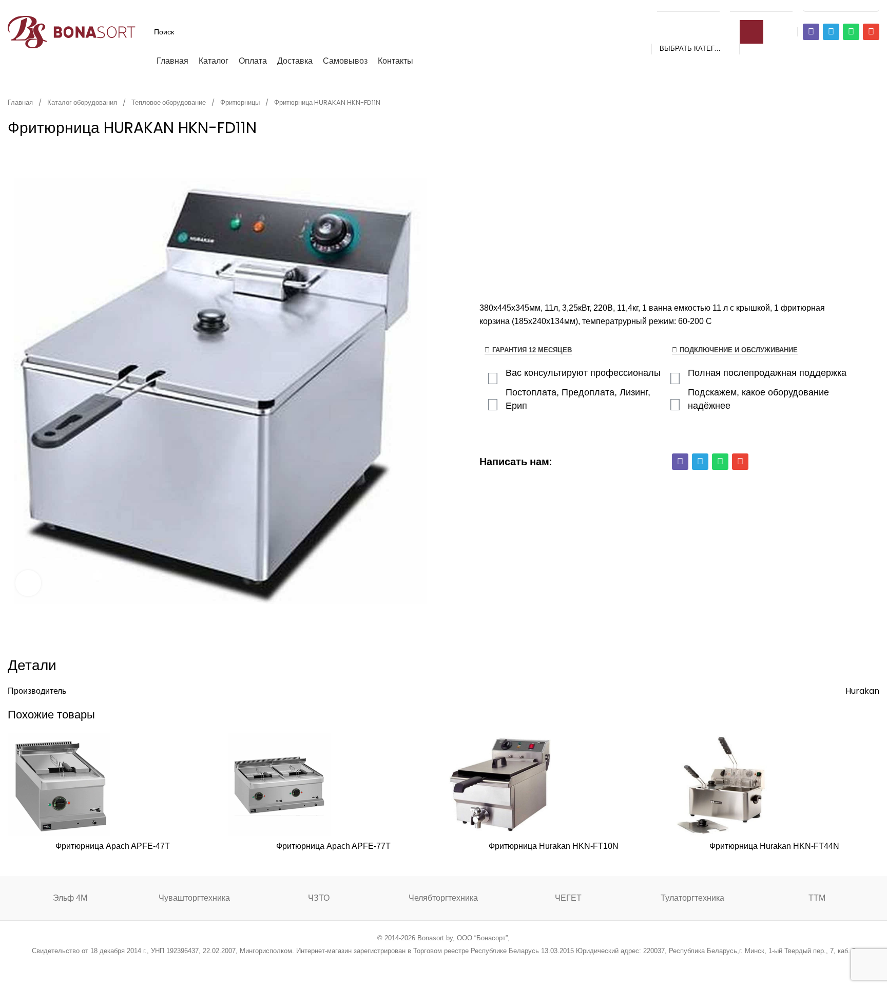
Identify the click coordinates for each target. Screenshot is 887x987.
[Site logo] (72, 31)
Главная (21, 102)
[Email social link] (417, 964)
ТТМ (816, 898)
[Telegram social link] (482, 964)
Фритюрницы (240, 102)
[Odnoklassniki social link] (443, 964)
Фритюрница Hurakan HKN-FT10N (554, 846)
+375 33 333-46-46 (761, 6)
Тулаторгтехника (692, 898)
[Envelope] (871, 32)
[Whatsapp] (851, 32)
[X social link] (404, 964)
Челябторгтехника (443, 898)
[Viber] (811, 32)
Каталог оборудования (83, 102)
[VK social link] (469, 964)
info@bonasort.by (841, 6)
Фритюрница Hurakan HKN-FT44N (774, 846)
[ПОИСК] (751, 32)
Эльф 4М (70, 898)
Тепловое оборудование (169, 102)
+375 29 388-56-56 (688, 6)
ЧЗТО (319, 898)
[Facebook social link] (391, 964)
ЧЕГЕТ (568, 898)
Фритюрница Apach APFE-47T (112, 846)
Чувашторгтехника (194, 898)
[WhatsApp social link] (456, 964)
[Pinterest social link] (430, 964)
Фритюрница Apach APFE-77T (333, 846)
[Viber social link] (495, 964)
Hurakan (862, 691)
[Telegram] (831, 32)
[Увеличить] (28, 583)
